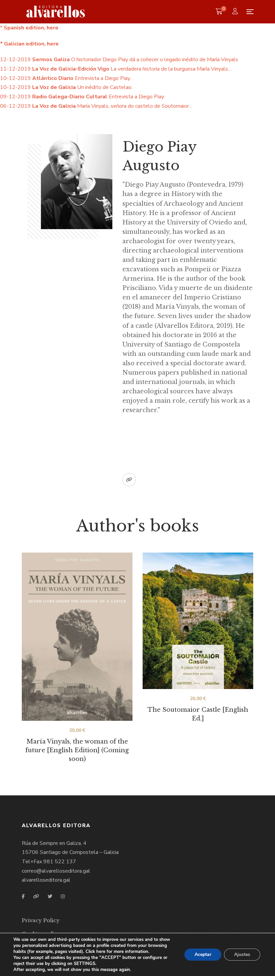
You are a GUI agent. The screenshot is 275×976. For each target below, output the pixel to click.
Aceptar (203, 954)
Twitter (50, 896)
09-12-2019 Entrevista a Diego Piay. (82, 96)
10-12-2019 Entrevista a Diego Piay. (65, 78)
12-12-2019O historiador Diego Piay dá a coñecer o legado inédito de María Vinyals (119, 59)
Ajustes (242, 954)
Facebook (23, 896)
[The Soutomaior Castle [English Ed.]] (198, 621)
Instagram (63, 896)
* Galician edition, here (29, 43)
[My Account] (235, 12)
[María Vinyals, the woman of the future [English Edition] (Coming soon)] (77, 637)
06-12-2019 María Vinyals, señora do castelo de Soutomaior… (96, 106)
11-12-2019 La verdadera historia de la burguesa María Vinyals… (116, 69)
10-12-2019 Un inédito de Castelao (65, 87)
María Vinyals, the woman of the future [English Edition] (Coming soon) (77, 750)
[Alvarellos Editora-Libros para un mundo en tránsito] (56, 11)
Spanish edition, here (30, 27)
